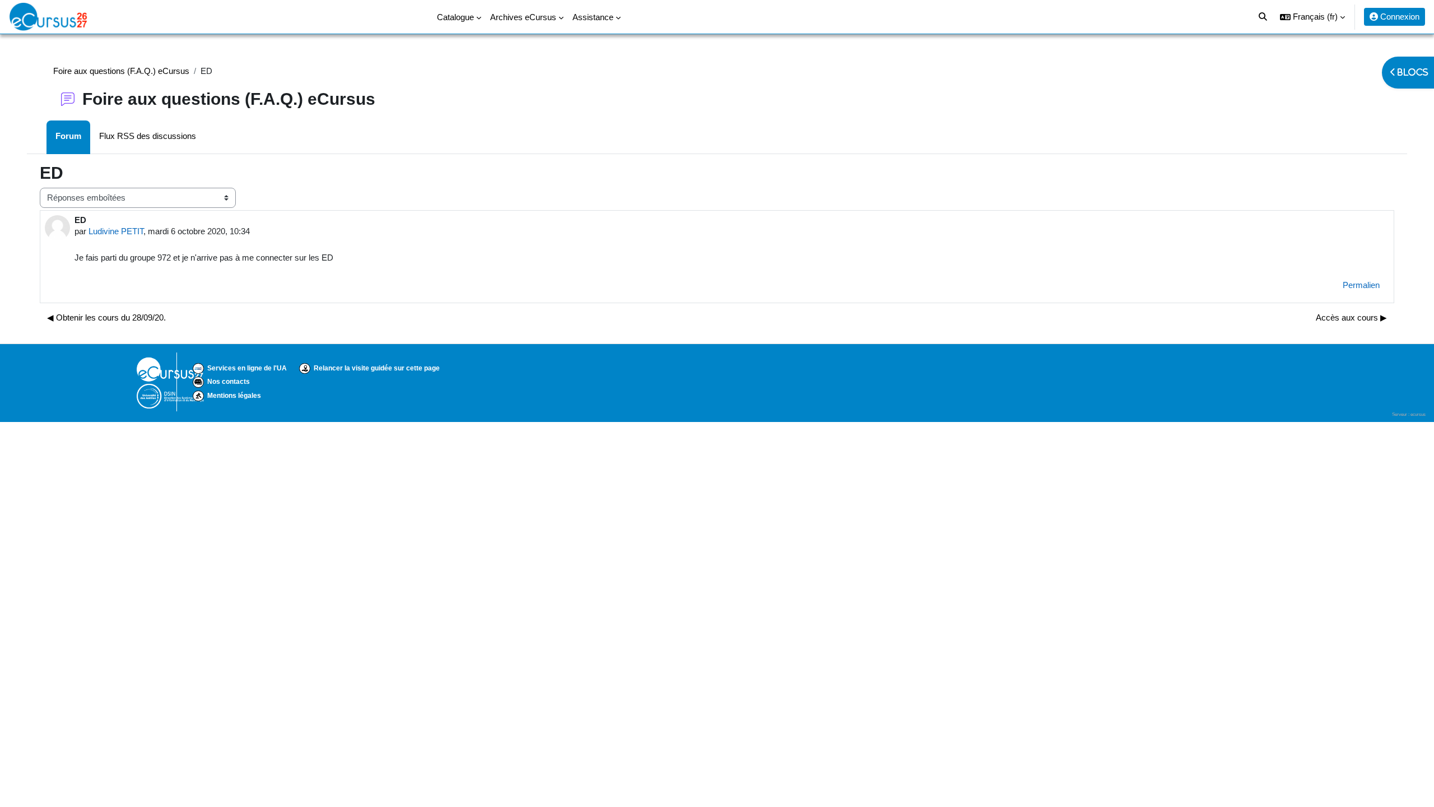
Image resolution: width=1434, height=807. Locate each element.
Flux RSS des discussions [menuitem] (147, 136)
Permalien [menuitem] (1361, 285)
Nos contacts (228, 382)
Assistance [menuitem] (592, 17)
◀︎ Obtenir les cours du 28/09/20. (106, 317)
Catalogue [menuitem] (455, 17)
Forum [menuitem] (68, 136)
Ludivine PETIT (116, 231)
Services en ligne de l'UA (247, 368)
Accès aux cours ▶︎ (1351, 317)
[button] (1312, 17)
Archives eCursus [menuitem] (523, 17)
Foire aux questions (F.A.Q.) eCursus (121, 71)
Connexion (1398, 16)
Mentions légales (234, 396)
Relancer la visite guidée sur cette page (377, 368)
